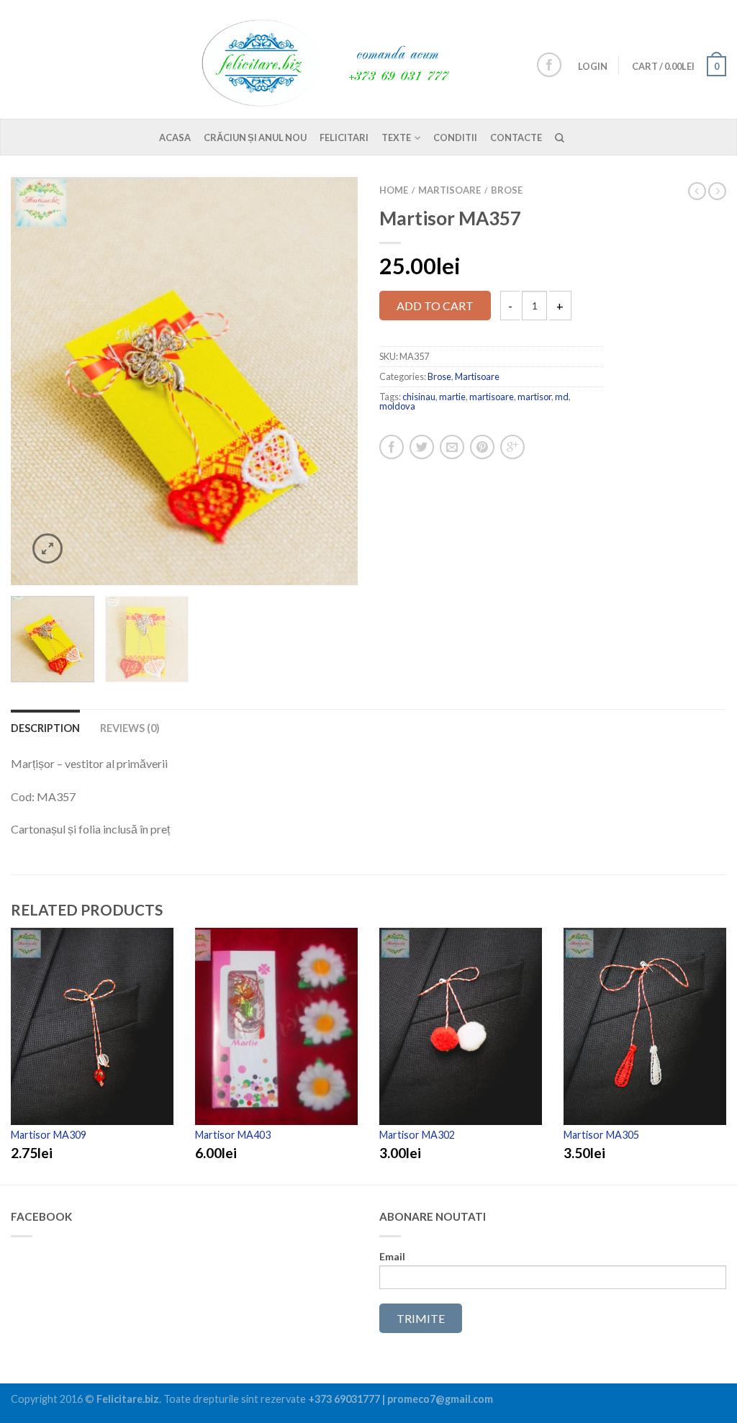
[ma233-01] (184, 381)
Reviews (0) (130, 728)
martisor (534, 396)
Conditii (455, 137)
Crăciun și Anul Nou (255, 137)
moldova (397, 406)
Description (45, 728)
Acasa (175, 137)
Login (592, 66)
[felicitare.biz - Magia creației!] (334, 59)
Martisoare (449, 190)
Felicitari (344, 137)
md (562, 396)
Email (392, 1257)
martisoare (491, 396)
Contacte (516, 137)
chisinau (418, 396)
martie (452, 396)
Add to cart (435, 305)
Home (393, 190)
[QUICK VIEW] (92, 1027)
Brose (507, 190)
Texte (396, 137)
